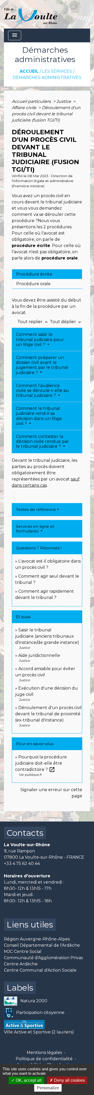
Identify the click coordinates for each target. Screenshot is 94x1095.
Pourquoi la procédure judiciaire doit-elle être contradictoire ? (41, 763)
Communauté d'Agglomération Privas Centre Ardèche (43, 960)
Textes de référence (36, 509)
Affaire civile (24, 107)
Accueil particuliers (32, 101)
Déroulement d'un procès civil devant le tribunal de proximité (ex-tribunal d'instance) (48, 714)
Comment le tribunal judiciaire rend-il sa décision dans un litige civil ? (39, 416)
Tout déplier (66, 321)
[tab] (47, 274)
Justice (64, 101)
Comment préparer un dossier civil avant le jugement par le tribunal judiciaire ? (42, 365)
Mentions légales (44, 1052)
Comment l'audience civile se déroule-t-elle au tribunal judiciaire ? (42, 390)
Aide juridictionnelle (39, 655)
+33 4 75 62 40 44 (22, 863)
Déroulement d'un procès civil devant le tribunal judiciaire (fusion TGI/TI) (46, 114)
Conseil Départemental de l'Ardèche (42, 945)
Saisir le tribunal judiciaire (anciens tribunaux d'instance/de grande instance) (47, 636)
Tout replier (33, 321)
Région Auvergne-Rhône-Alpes (37, 939)
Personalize (48, 1088)
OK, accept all (28, 1080)
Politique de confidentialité (44, 1058)
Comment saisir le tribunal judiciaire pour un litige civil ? (40, 339)
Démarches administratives (47, 77)
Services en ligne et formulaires (35, 528)
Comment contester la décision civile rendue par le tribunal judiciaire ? (42, 441)
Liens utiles (30, 924)
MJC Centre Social (23, 951)
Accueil (29, 71)
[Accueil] (30, 14)
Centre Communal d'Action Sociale (40, 970)
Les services (57, 71)
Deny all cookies (69, 1080)
